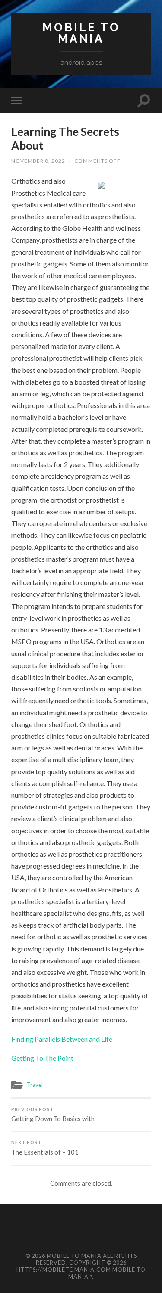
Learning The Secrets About (65, 138)
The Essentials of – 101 (45, 1148)
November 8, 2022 (38, 161)
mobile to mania (81, 32)
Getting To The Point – (44, 1058)
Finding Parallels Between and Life (61, 1039)
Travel (35, 1084)
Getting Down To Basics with (53, 1115)
